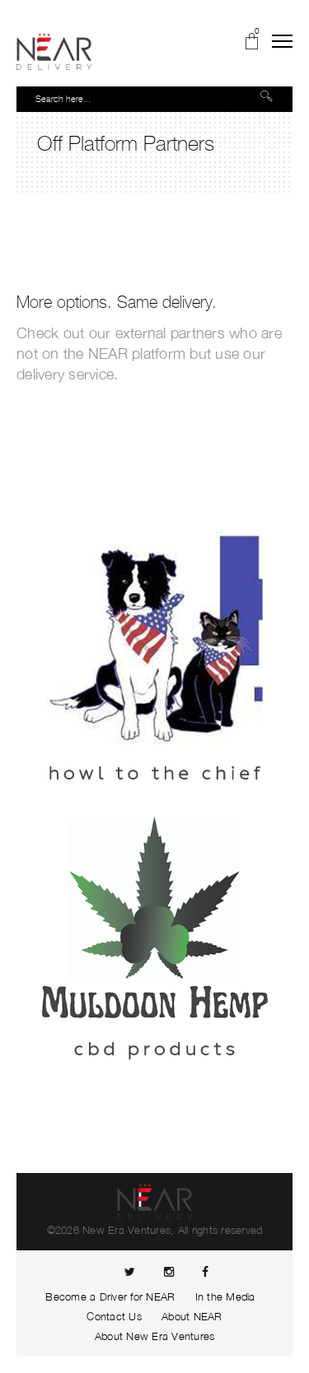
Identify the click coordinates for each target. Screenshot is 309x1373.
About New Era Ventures (155, 1336)
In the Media (225, 1296)
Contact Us (114, 1316)
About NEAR (192, 1316)
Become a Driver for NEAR (110, 1296)
